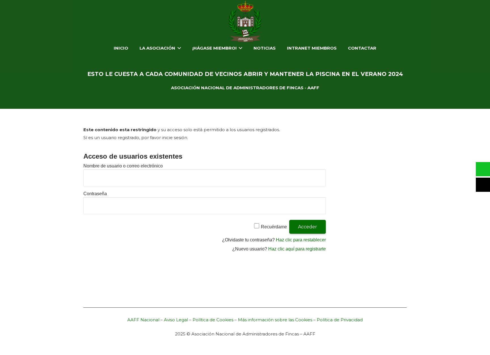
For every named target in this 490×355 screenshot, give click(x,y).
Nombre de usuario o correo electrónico (123, 165)
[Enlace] (245, 21)
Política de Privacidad (340, 319)
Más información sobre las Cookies (275, 319)
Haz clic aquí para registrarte (297, 248)
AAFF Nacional (143, 319)
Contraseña (95, 193)
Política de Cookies (213, 319)
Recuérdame (274, 226)
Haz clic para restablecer (301, 239)
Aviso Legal (176, 319)
